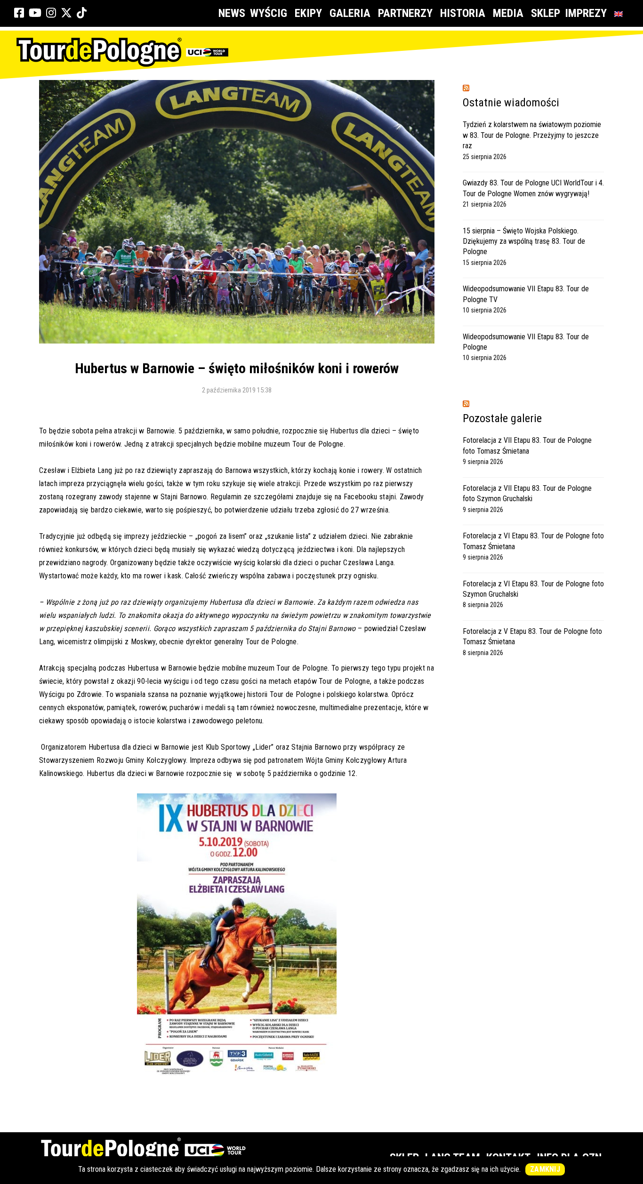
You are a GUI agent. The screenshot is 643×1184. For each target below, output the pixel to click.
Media (508, 13)
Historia (462, 13)
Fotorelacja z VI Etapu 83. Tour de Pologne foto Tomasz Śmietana (533, 541)
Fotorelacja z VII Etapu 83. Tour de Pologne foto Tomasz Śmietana (527, 445)
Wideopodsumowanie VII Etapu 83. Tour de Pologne (526, 342)
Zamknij (545, 1169)
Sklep (545, 13)
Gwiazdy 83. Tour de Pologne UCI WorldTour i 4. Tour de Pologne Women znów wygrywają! (533, 188)
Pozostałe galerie (502, 418)
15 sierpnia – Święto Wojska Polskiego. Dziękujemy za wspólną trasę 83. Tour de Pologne (524, 241)
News (231, 13)
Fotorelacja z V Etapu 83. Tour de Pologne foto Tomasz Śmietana (532, 636)
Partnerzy (405, 13)
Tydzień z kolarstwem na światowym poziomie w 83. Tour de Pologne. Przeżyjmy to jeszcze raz (532, 135)
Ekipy (308, 13)
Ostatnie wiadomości (511, 102)
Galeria (350, 13)
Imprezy (586, 13)
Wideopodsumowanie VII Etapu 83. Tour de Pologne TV (526, 294)
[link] (19, 13)
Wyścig (268, 13)
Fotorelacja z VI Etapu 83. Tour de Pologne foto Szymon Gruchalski (533, 589)
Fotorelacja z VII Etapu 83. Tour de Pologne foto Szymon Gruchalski (527, 493)
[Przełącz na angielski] (620, 13)
